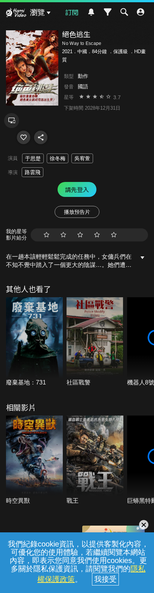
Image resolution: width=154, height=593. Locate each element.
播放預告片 (77, 212)
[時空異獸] (34, 460)
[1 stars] (46, 234)
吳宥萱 (82, 158)
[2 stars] (63, 234)
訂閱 (71, 12)
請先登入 (77, 189)
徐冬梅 (57, 158)
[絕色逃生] (23, 137)
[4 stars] (97, 234)
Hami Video (16, 13)
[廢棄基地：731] (34, 342)
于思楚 (33, 158)
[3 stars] (80, 234)
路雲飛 (32, 172)
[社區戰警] (95, 342)
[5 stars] (113, 234)
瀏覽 (37, 12)
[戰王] (95, 460)
